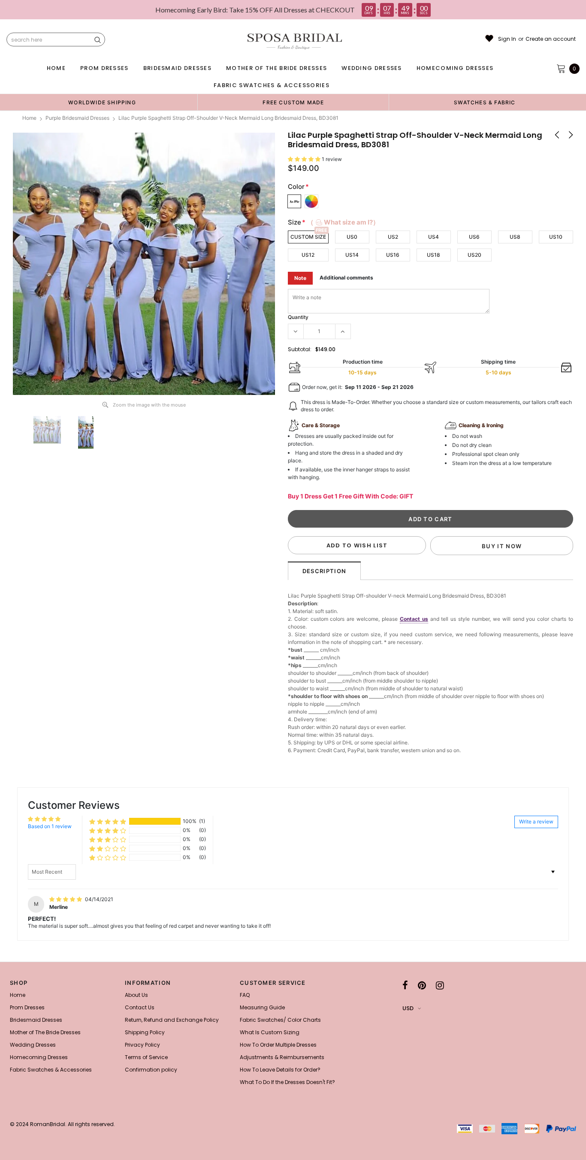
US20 (474, 255)
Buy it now (502, 546)
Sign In (507, 39)
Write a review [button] (536, 821)
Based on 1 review (50, 826)
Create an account (551, 39)
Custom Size (308, 237)
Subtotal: (299, 349)
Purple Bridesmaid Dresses (77, 118)
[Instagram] (440, 985)
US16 (392, 255)
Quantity (298, 317)
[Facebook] (405, 985)
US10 (555, 237)
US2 (393, 237)
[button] (305, 159)
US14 (352, 255)
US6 (474, 237)
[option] (102, 102)
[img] (66, 899)
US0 (352, 237)
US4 (433, 237)
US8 (515, 237)
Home (29, 118)
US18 (433, 255)
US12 (308, 255)
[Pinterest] (422, 985)
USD (408, 1008)
